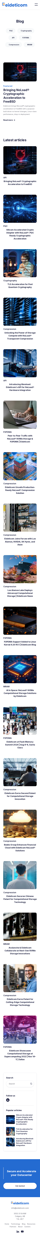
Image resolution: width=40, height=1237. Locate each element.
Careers (27, 1227)
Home (7, 1224)
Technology (15, 1224)
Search (9, 1078)
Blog (23, 1224)
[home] (14, 5)
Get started (20, 1186)
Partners (13, 1227)
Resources (31, 1224)
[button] (36, 4)
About (20, 1227)
